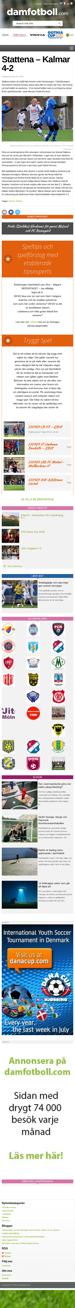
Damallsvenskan (9, 1207)
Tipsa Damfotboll (50, 4)
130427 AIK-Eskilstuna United (45, 481)
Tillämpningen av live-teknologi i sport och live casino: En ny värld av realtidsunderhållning (31, 1231)
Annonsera (6, 1275)
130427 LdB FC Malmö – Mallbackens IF (46, 464)
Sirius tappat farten (10, 1240)
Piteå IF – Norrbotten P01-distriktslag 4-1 (42, 516)
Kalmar (11, 201)
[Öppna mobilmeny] (71, 48)
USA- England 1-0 (31, 548)
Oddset (34, 322)
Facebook (6, 1266)
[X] (17, 212)
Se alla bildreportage (37, 499)
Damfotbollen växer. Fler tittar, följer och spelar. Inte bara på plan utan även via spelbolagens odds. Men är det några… (55, 861)
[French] (64, 3)
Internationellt (7, 1211)
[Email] (4, 212)
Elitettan (5, 1217)
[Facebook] (11, 212)
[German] (67, 3)
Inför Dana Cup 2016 (33, 531)
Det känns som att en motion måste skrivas (20, 1243)
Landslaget (6, 1214)
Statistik (5, 1278)
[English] (60, 3)
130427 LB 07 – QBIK (45, 426)
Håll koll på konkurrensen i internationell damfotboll (23, 1237)
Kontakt (38, 4)
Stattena (19, 201)
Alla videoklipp (15, 566)
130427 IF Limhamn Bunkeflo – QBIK (42, 446)
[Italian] (71, 3)
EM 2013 (5, 1221)
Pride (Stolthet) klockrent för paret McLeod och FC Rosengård (37, 228)
